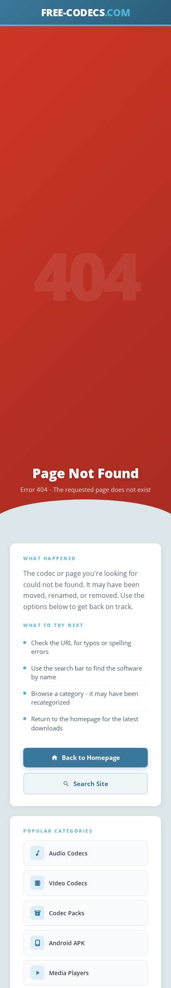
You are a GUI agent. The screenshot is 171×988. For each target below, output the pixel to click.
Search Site (90, 783)
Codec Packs (66, 913)
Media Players (69, 973)
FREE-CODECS (85, 12)
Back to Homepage (91, 757)
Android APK (67, 943)
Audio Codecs (68, 853)
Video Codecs (68, 883)
